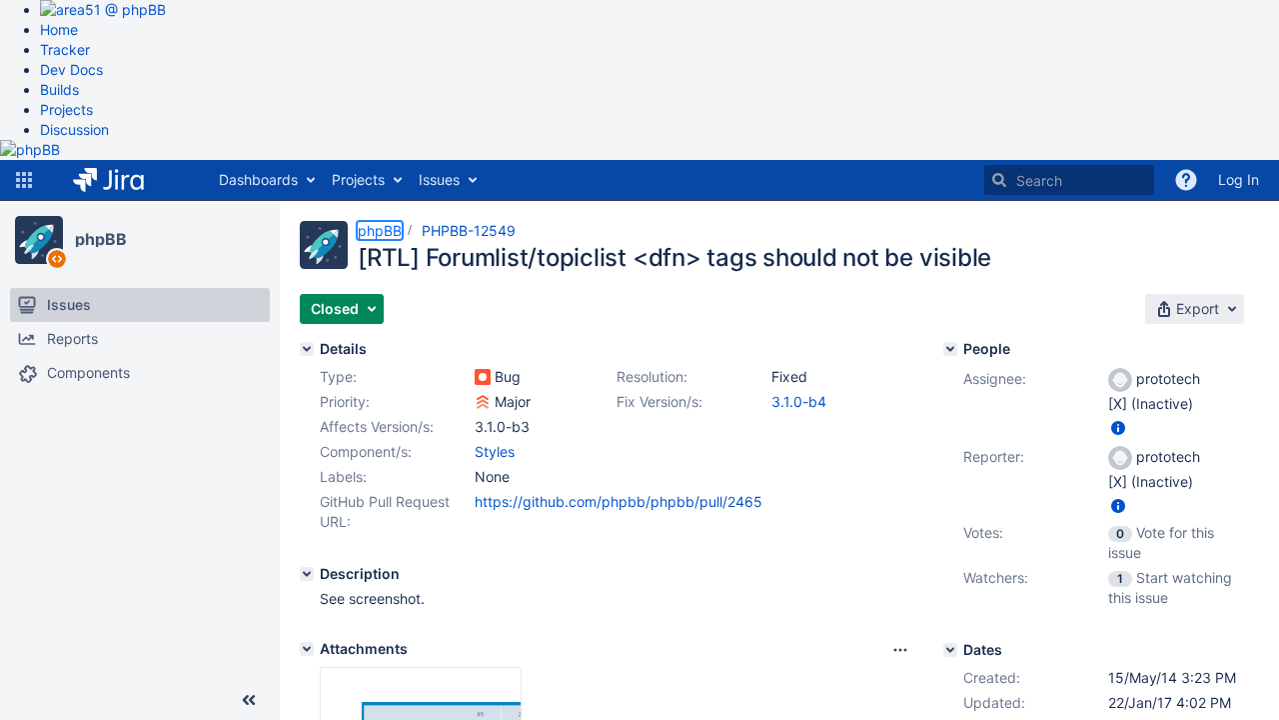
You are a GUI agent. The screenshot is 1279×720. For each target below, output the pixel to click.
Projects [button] (358, 179)
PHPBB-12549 (469, 230)
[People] (950, 349)
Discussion (74, 129)
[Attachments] (307, 649)
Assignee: (994, 378)
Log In (1238, 179)
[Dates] (950, 650)
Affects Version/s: (377, 426)
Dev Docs (71, 69)
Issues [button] (439, 179)
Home (59, 29)
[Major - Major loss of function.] (483, 402)
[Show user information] (1118, 427)
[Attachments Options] (900, 650)
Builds (59, 89)
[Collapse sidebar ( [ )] (249, 700)
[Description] (307, 574)
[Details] (307, 349)
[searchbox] (1069, 180)
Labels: (343, 476)
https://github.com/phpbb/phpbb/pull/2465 (618, 501)
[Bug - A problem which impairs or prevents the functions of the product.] (483, 377)
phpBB (101, 239)
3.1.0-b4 (798, 401)
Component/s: (366, 451)
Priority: (345, 401)
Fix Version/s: (659, 401)
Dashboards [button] (258, 179)
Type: (338, 376)
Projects (66, 109)
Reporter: (993, 456)
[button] (24, 180)
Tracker (65, 49)
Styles (495, 451)
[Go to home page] (123, 180)
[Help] (1186, 180)
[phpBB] (39, 240)
